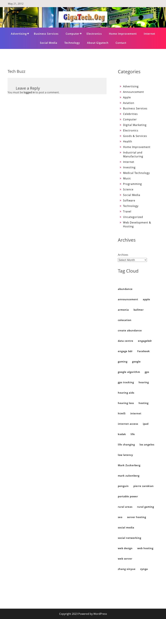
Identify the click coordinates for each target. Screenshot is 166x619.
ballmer (139, 309)
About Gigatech (97, 43)
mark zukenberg (128, 475)
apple (146, 299)
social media (126, 527)
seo (120, 517)
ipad (145, 423)
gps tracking (126, 382)
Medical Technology (136, 173)
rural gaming (145, 506)
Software (129, 200)
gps (147, 372)
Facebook (143, 351)
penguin (123, 486)
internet (135, 413)
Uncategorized (133, 217)
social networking (129, 537)
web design (125, 548)
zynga (144, 569)
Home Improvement (123, 33)
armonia (123, 309)
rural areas (125, 506)
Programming (132, 184)
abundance (125, 289)
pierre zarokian (143, 486)
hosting (143, 403)
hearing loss (126, 403)
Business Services (46, 33)
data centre (125, 340)
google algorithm (129, 372)
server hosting (136, 517)
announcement (128, 299)
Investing (129, 167)
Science (128, 189)
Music (127, 178)
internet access (128, 423)
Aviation (128, 103)
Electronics (94, 33)
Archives (123, 255)
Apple (127, 97)
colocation (124, 320)
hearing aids (126, 392)
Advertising (19, 33)
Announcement (133, 92)
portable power (128, 496)
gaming (122, 361)
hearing (144, 382)
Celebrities (130, 114)
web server (125, 558)
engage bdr (125, 351)
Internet (149, 33)
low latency (125, 454)
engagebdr (145, 340)
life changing (126, 444)
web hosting (145, 548)
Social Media (48, 43)
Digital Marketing (135, 125)
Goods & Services (135, 136)
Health (127, 141)
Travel (127, 211)
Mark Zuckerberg (129, 465)
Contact (121, 43)
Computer (72, 33)
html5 (122, 413)
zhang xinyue (127, 569)
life (133, 434)
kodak (122, 434)
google (136, 361)
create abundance (130, 330)
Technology (72, 43)
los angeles (147, 444)
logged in (29, 92)
